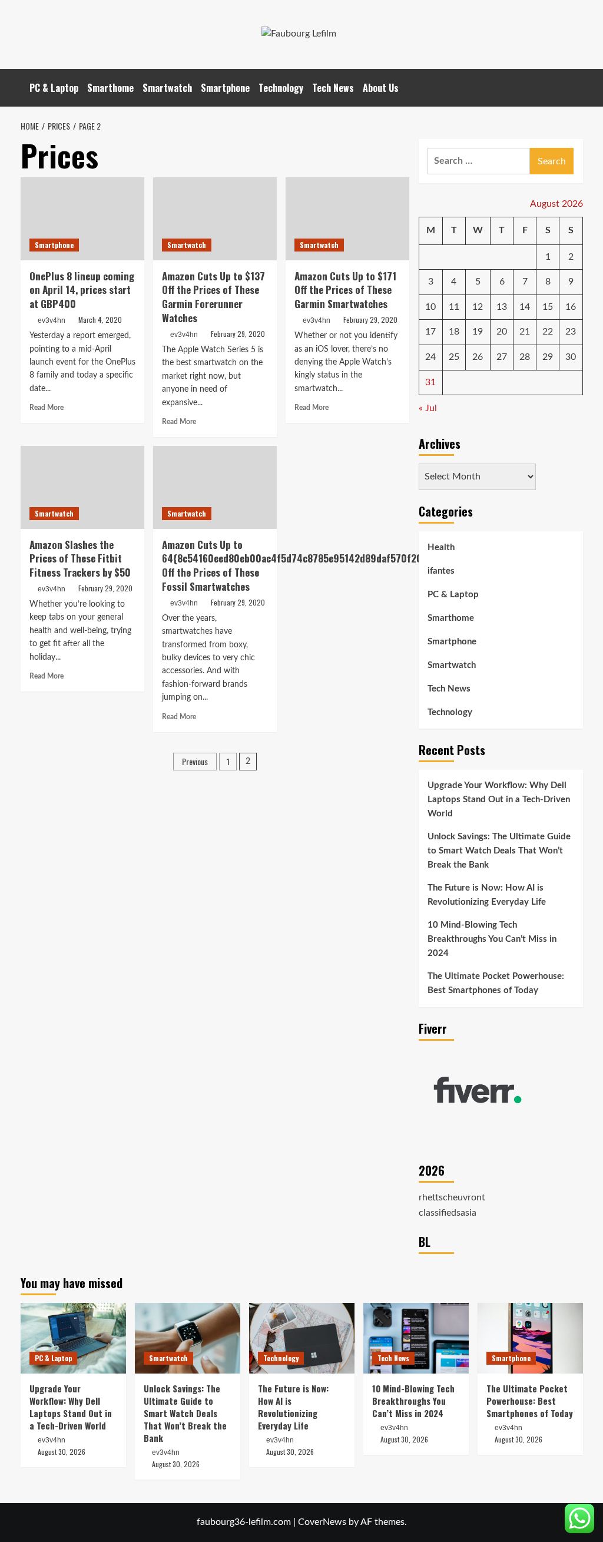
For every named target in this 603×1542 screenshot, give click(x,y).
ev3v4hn (51, 320)
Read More (46, 407)
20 (501, 331)
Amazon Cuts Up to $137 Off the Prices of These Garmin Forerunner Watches (213, 297)
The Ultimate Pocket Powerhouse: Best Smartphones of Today (496, 983)
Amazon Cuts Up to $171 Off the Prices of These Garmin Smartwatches (345, 290)
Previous (195, 761)
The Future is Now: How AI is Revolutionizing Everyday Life (487, 894)
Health (441, 547)
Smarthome (110, 88)
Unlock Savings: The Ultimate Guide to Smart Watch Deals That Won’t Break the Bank (499, 850)
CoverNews (322, 1522)
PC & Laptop (53, 88)
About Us (381, 88)
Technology (281, 88)
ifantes (441, 571)
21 (524, 331)
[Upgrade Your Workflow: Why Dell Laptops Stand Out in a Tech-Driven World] (73, 1338)
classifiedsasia (447, 1212)
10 (430, 307)
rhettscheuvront (452, 1197)
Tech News (333, 88)
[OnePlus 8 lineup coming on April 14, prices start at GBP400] (82, 218)
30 (570, 357)
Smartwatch (167, 88)
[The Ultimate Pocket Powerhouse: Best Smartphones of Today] (530, 1338)
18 (454, 331)
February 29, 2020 (238, 334)
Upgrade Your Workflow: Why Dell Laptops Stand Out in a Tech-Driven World (499, 799)
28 (524, 357)
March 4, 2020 (100, 320)
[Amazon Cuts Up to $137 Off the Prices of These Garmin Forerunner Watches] (215, 218)
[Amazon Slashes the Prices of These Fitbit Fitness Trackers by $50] (82, 487)
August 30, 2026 (61, 1452)
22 (547, 331)
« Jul (428, 408)
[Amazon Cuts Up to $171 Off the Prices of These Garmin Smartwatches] (347, 218)
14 (524, 307)
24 (430, 357)
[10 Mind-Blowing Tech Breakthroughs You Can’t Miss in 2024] (416, 1338)
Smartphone (225, 88)
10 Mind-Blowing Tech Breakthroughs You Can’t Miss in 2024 (492, 939)
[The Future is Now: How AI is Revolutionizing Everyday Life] (301, 1338)
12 (477, 307)
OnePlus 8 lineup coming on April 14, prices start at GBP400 (81, 290)
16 (570, 307)
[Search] (575, 87)
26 (477, 357)
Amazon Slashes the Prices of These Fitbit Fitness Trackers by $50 (80, 558)
